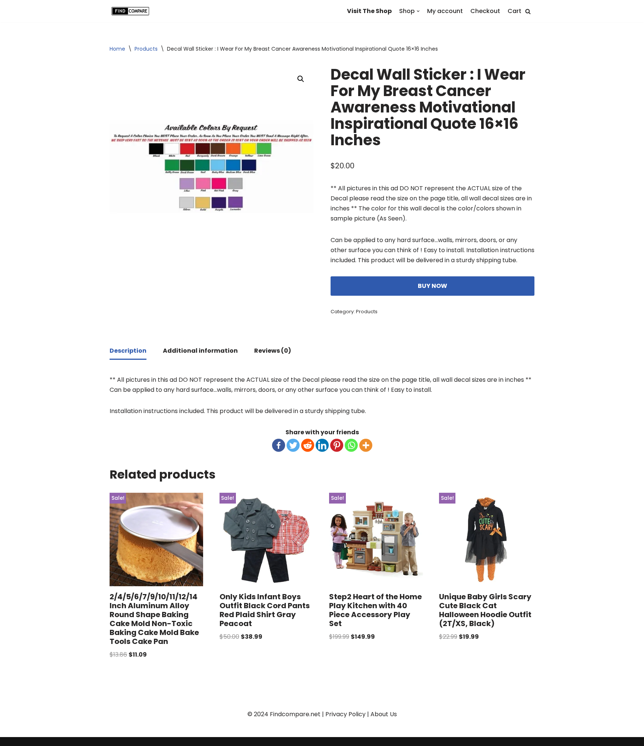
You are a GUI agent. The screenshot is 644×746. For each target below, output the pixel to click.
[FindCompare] (132, 11)
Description (128, 350)
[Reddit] (307, 445)
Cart (514, 11)
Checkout (485, 11)
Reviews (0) (272, 350)
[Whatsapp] (351, 445)
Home (117, 49)
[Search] (528, 11)
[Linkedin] (322, 445)
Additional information (200, 350)
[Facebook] (278, 445)
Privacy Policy (345, 714)
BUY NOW (432, 286)
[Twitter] (293, 445)
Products (146, 49)
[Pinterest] (336, 445)
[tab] (128, 351)
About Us (383, 714)
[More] (365, 445)
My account (445, 11)
